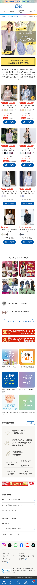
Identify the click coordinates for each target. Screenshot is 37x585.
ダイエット (31, 11)
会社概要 (4, 562)
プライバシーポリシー (8, 559)
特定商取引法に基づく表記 (26, 556)
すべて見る (31, 423)
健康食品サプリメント (21, 11)
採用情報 (21, 559)
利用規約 (21, 553)
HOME (3, 16)
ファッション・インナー (13, 16)
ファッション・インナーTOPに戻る (18, 321)
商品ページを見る (9, 122)
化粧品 (12, 11)
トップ (4, 11)
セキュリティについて (8, 556)
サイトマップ (5, 553)
